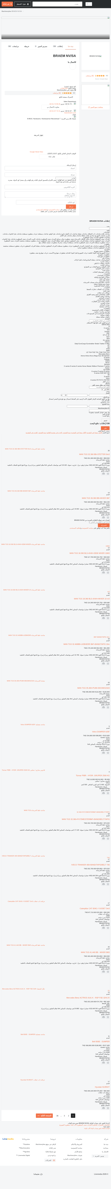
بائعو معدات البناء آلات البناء (93, 1128)
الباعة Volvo (106, 1128)
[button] (66, 97)
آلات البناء (73, 1125)
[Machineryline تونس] (101, 4)
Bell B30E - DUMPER (101, 1042)
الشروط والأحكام (76, 1144)
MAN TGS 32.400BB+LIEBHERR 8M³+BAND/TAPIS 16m (87, 644)
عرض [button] (62, 104)
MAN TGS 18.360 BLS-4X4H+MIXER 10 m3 (92, 599)
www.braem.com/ (70, 113)
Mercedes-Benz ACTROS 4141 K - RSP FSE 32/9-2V (88, 998)
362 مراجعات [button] (90, 75)
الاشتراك (104, 525)
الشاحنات (106, 1125)
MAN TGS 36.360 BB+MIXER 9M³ (96, 498)
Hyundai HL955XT (102, 1087)
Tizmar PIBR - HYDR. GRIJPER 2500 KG (93, 776)
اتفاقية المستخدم (41, 210)
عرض (105, 420)
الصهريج (61, 1125)
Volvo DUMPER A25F (101, 732)
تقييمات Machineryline (74, 1155)
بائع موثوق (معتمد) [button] (70, 86)
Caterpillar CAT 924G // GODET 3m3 (95, 908)
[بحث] (80, 4)
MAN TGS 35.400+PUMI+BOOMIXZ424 (93, 688)
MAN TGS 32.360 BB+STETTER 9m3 (94, 454)
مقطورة (67, 1125)
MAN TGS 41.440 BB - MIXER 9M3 (95, 952)
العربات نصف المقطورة (84, 1125)
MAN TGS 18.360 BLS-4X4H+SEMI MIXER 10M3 (90, 553)
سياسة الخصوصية (54, 210)
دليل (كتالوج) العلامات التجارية (72, 1159)
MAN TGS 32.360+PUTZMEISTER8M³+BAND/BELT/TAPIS (86, 819)
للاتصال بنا (105, 1152)
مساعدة (105, 1148)
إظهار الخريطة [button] (38, 135)
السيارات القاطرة (97, 1125)
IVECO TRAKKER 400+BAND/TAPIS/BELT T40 (90, 865)
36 (57, 1116)
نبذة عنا (106, 1144)
